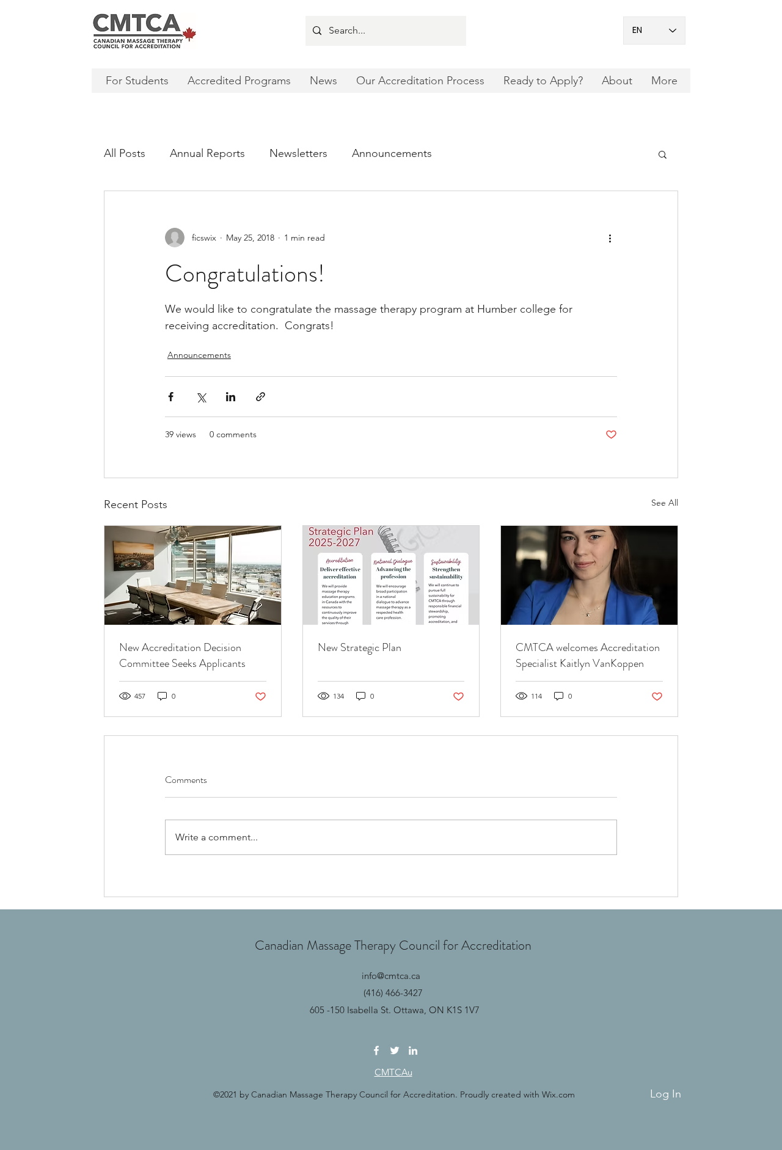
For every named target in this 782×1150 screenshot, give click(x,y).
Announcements (392, 153)
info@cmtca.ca (391, 975)
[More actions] (609, 237)
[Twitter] (395, 1050)
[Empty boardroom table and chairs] (192, 575)
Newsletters (298, 153)
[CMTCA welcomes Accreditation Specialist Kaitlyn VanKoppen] (589, 575)
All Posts (124, 153)
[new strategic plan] (391, 575)
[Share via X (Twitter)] (200, 396)
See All (664, 502)
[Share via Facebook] (171, 396)
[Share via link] (260, 396)
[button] (662, 154)
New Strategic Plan (359, 647)
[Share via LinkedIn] (230, 396)
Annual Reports (207, 153)
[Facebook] (376, 1050)
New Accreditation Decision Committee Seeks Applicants (182, 655)
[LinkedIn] (413, 1050)
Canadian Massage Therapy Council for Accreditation (393, 945)
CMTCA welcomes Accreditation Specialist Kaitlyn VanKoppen (588, 655)
